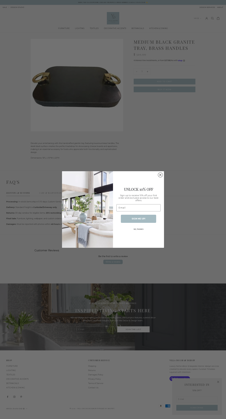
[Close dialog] (160, 175)
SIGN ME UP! (138, 218)
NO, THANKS (138, 229)
